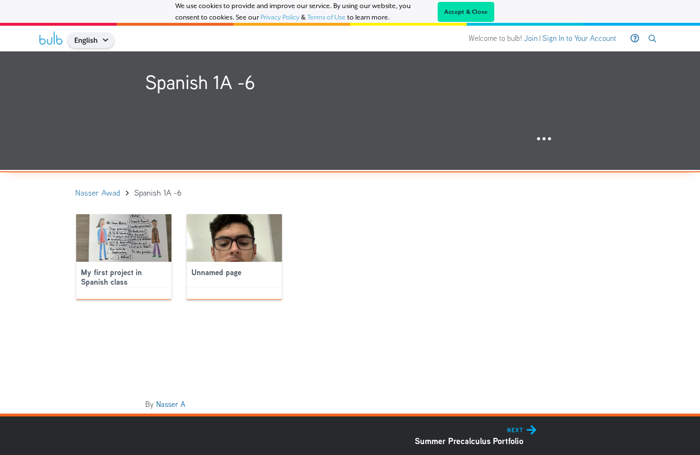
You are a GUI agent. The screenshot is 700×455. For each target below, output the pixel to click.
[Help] (634, 38)
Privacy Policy (280, 17)
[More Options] (544, 139)
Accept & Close (466, 12)
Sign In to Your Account (579, 38)
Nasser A (170, 404)
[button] (109, 40)
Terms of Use (326, 17)
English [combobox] (86, 40)
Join (531, 38)
